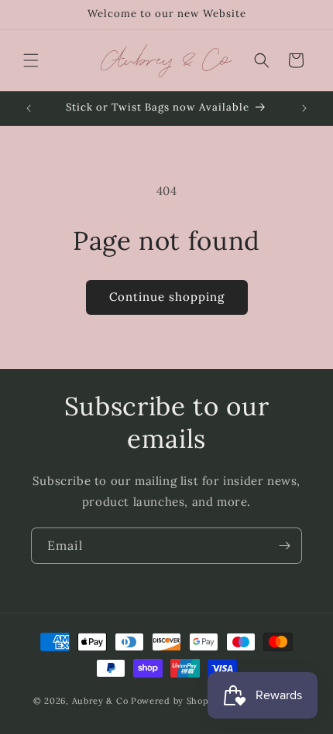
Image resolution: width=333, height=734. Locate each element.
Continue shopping (167, 296)
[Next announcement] (304, 108)
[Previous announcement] (29, 108)
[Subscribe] (284, 545)
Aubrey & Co (100, 700)
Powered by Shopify (176, 700)
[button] (31, 60)
